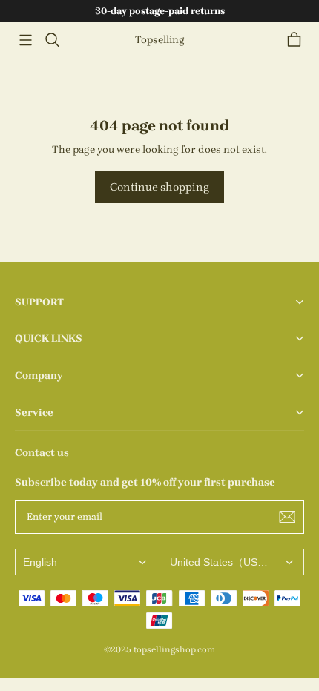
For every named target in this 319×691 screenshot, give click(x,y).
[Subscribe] (287, 517)
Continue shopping (159, 187)
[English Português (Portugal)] (86, 562)
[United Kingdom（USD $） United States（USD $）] (233, 562)
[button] (25, 40)
